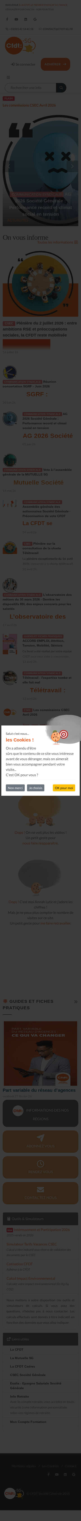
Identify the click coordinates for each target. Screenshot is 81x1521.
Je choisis (35, 788)
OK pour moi (64, 788)
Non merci (15, 788)
